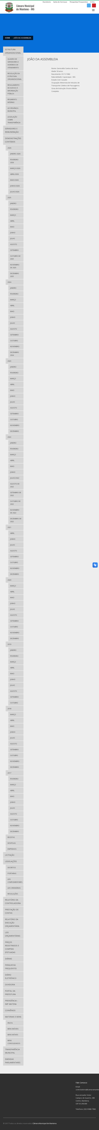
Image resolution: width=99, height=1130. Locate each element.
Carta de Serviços (60, 2)
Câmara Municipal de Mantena (44, 1123)
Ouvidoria (47, 2)
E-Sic (92, 2)
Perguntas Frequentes (79, 2)
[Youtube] (94, 5)
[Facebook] (89, 5)
